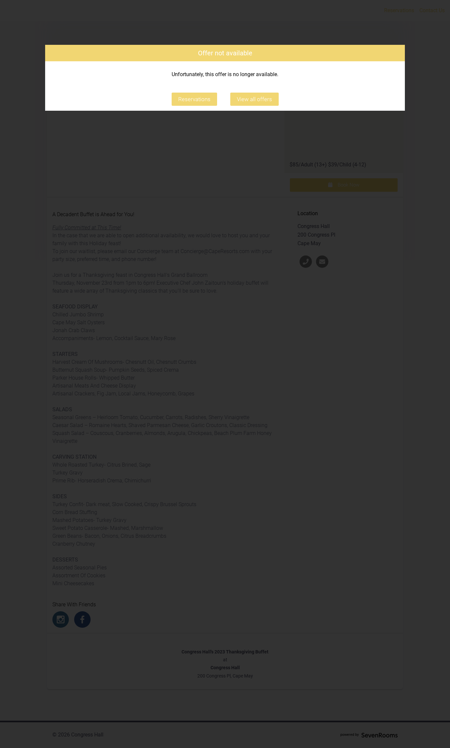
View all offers (254, 99)
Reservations (194, 99)
